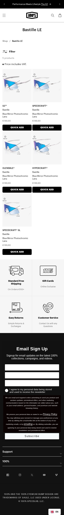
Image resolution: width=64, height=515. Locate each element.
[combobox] (54, 512)
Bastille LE (17, 41)
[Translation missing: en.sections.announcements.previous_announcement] (4, 4)
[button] (4, 15)
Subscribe (32, 436)
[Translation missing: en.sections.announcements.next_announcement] (60, 4)
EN (56, 511)
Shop (5, 41)
